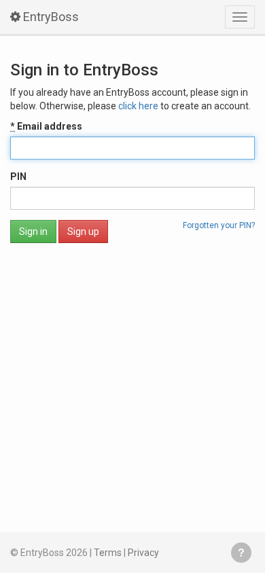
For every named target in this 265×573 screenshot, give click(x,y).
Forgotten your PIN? (219, 225)
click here (138, 105)
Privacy (143, 552)
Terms (108, 552)
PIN (18, 176)
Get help (241, 552)
